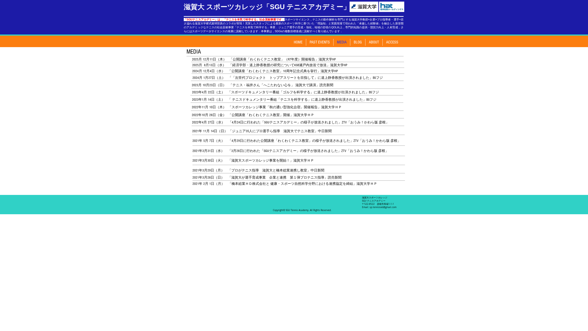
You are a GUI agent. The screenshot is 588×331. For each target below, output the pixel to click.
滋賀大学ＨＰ (303, 161)
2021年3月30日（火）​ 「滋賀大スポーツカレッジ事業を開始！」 (242, 161)
